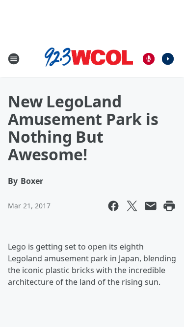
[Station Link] (89, 59)
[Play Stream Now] (168, 59)
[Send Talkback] (149, 59)
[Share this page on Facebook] (113, 206)
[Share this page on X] (132, 206)
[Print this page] (169, 206)
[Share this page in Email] (151, 206)
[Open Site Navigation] (14, 59)
